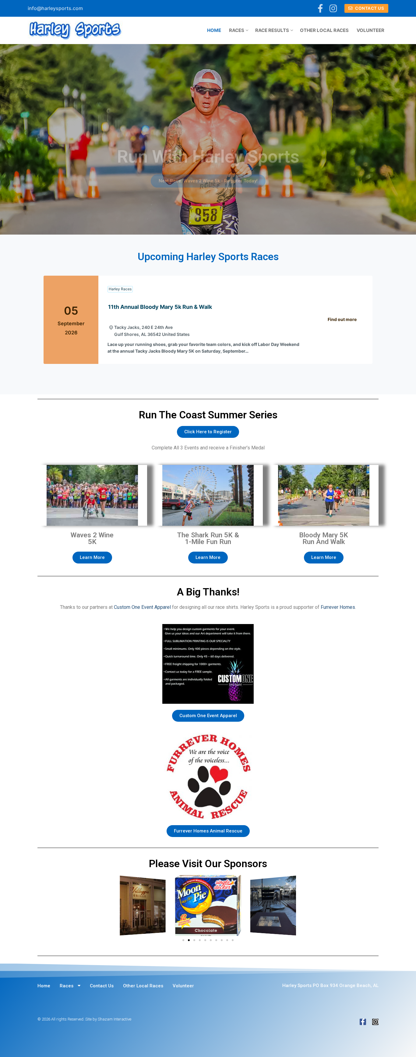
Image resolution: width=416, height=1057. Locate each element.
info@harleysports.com (55, 8)
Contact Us (369, 8)
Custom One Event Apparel (142, 607)
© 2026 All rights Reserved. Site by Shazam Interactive (84, 1019)
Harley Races (120, 289)
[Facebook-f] (363, 1022)
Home (43, 986)
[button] (202, 230)
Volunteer (183, 986)
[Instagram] (333, 8)
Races (66, 986)
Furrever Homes (338, 607)
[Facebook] (321, 8)
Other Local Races (143, 986)
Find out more (342, 319)
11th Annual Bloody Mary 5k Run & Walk (160, 307)
